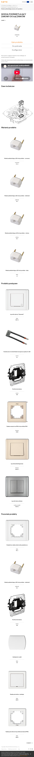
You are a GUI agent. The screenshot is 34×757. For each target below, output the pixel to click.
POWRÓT (29, 743)
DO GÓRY (29, 741)
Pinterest (32, 749)
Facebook (28, 749)
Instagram (30, 749)
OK (30, 754)
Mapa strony (3, 749)
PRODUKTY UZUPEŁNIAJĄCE (9, 7)
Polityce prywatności (23, 755)
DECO (14, 5)
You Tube (5, 61)
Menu (31, 2)
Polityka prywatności (12, 749)
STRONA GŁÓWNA (6, 5)
